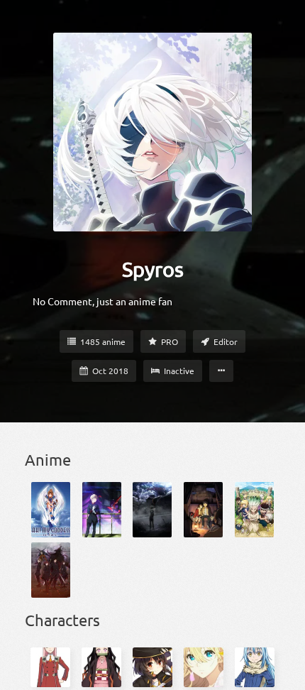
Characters (62, 619)
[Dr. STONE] (254, 509)
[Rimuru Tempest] (255, 667)
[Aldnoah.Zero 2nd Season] (152, 509)
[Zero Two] (50, 667)
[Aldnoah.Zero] (101, 509)
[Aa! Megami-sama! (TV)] (50, 509)
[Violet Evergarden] (203, 667)
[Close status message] (284, 679)
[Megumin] (152, 667)
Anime (48, 459)
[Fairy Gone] (50, 570)
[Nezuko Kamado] (101, 667)
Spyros (153, 269)
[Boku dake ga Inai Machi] (203, 509)
